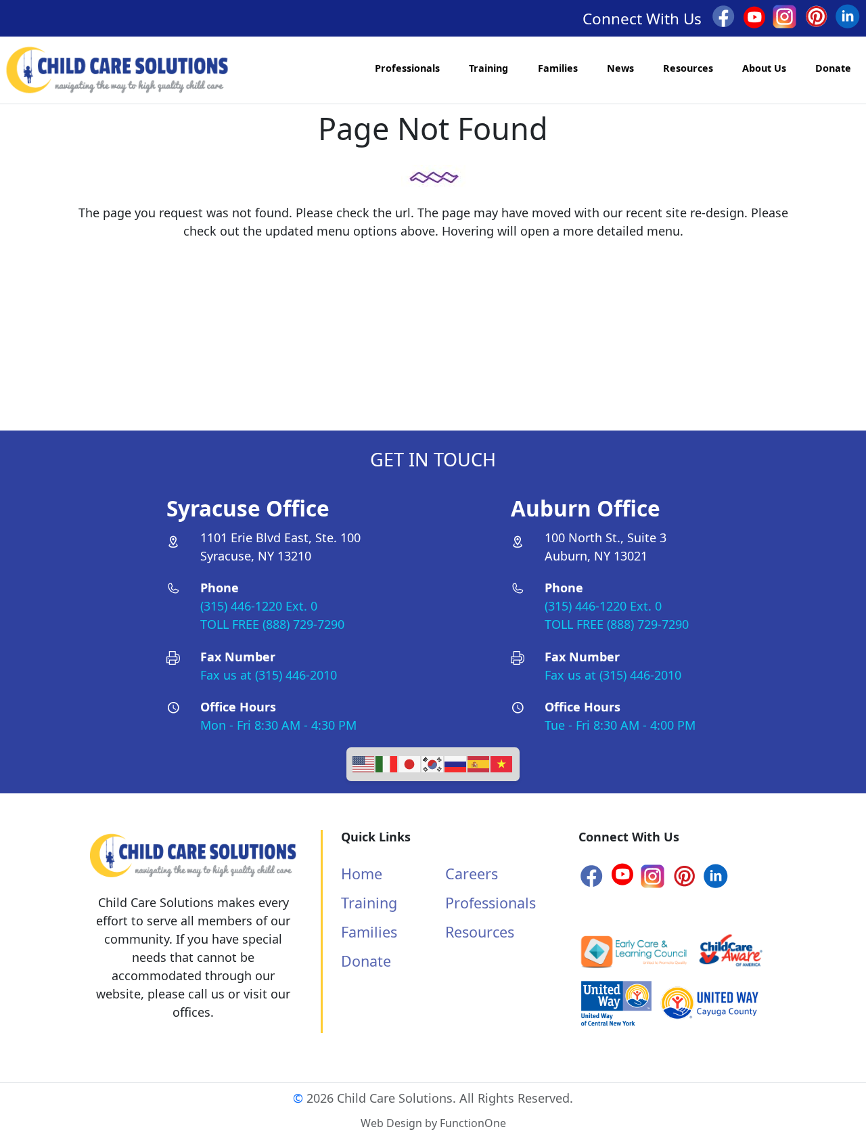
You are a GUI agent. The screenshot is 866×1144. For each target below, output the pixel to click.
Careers (471, 873)
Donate (833, 68)
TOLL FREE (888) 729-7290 (272, 624)
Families (558, 68)
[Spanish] (479, 763)
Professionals (407, 68)
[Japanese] (409, 763)
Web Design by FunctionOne (433, 1123)
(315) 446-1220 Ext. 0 (258, 606)
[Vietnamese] (502, 763)
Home (361, 873)
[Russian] (456, 763)
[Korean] (433, 763)
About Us (764, 68)
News (620, 68)
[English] (363, 763)
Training (488, 68)
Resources (688, 68)
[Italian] (386, 763)
